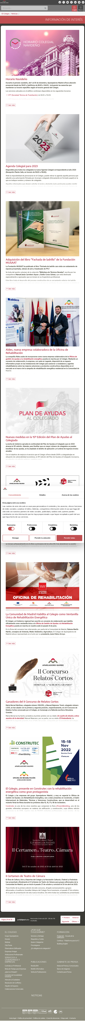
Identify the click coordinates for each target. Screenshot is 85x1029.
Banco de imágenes (63, 969)
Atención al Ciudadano (12, 980)
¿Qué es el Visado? (11, 972)
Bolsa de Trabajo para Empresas (15, 969)
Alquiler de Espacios (11, 986)
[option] (16, 935)
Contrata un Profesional (13, 966)
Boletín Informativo (37, 969)
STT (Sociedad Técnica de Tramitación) (23, 95)
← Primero (66, 918)
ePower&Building (63, 806)
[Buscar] (45, 8)
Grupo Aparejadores (11, 936)
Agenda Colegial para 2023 (22, 166)
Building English (62, 944)
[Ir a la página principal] (4, 1)
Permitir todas (69, 538)
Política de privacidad (25, 1018)
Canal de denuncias (53, 1018)
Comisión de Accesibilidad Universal (13, 976)
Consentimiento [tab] (15, 495)
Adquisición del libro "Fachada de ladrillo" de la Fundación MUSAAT (40, 261)
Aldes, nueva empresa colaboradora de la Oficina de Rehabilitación (37, 351)
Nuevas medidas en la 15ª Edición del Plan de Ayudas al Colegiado (39, 438)
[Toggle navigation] (80, 8)
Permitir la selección (42, 538)
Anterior (75, 918)
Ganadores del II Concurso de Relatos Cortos (32, 701)
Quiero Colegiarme (37, 942)
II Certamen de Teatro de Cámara (25, 876)
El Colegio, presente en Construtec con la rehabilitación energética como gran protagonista (38, 790)
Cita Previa (8, 945)
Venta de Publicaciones (38, 972)
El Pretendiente (65, 718)
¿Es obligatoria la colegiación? (40, 948)
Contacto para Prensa (64, 972)
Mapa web (64, 1018)
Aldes (8, 374)
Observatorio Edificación (13, 948)
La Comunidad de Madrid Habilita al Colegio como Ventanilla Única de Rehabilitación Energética (42, 615)
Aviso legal (12, 1018)
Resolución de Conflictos (13, 983)
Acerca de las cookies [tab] (70, 495)
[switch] (32, 528)
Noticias (7, 942)
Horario (7, 939)
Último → (75, 921)
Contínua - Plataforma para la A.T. (68, 941)
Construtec (10, 806)
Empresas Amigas (11, 951)
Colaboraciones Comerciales (14, 989)
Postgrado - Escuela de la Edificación (65, 936)
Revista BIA (35, 966)
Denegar (15, 538)
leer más (12, 105)
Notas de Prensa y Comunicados (67, 966)
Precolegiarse (35, 945)
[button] (7, 919)
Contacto (73, 1018)
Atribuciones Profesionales (14, 954)
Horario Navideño (16, 79)
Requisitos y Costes (37, 939)
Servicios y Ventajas (37, 936)
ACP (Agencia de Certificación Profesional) (24, 99)
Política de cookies (39, 1018)
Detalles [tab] (42, 495)
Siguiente (65, 921)
